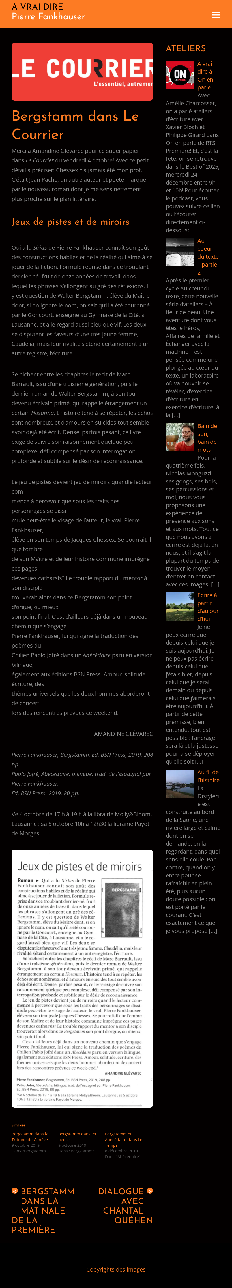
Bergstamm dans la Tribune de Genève (30, 1136)
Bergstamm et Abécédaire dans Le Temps (123, 1139)
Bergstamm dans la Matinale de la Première (43, 1211)
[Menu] (216, 14)
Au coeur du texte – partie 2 (208, 256)
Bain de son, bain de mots (207, 437)
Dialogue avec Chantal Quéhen (125, 1206)
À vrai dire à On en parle (205, 75)
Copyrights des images (116, 1269)
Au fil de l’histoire (208, 776)
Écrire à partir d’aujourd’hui (208, 607)
